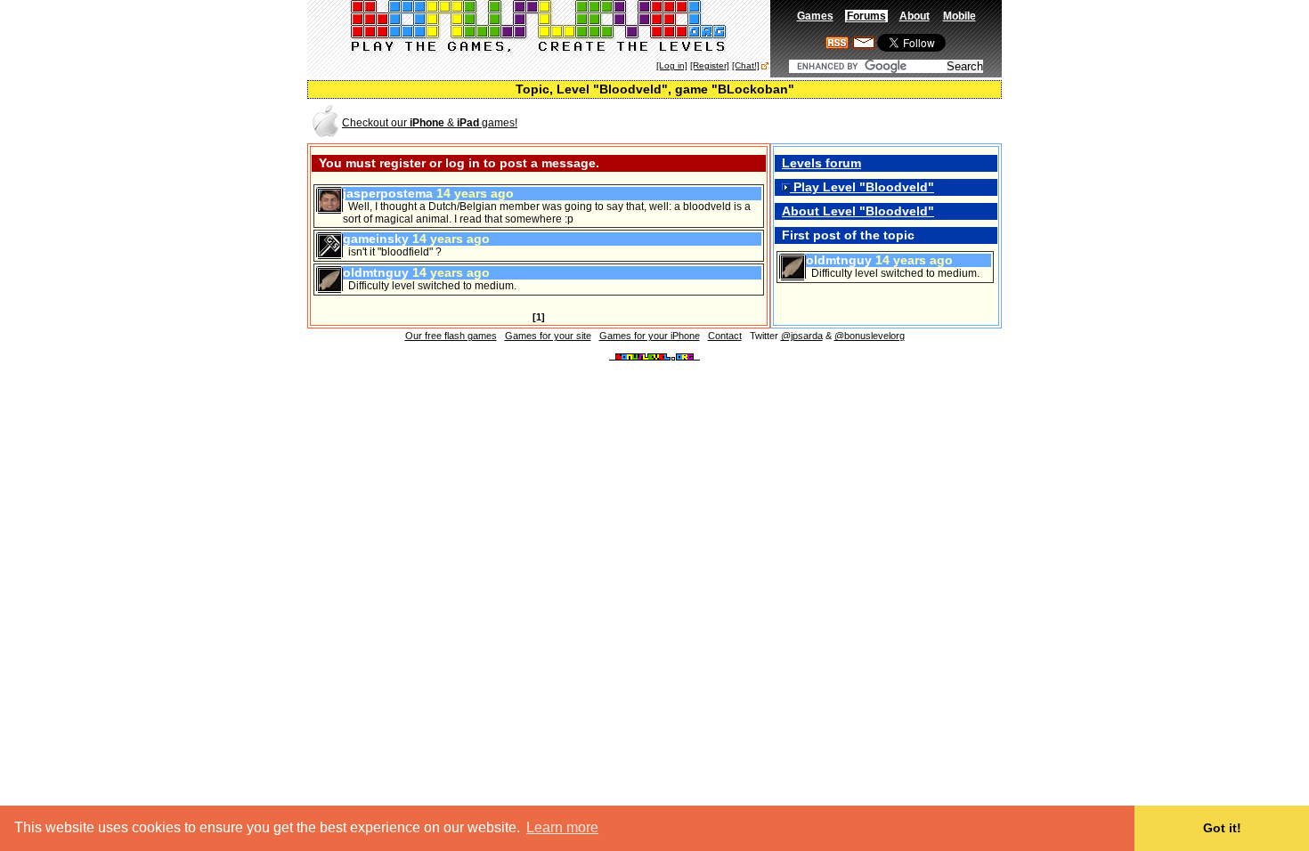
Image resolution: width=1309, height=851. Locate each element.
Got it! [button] (1222, 828)
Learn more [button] (562, 827)
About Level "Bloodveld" (858, 211)
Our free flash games (451, 335)
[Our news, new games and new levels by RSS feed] (837, 45)
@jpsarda (802, 335)
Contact (725, 335)
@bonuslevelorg (869, 335)
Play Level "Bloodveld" (862, 187)
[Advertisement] (791, 121)
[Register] (709, 65)
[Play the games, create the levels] (539, 50)
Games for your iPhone (649, 335)
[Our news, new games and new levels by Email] (863, 45)
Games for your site (548, 335)
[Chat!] (746, 65)
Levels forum (821, 163)
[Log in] (671, 65)
